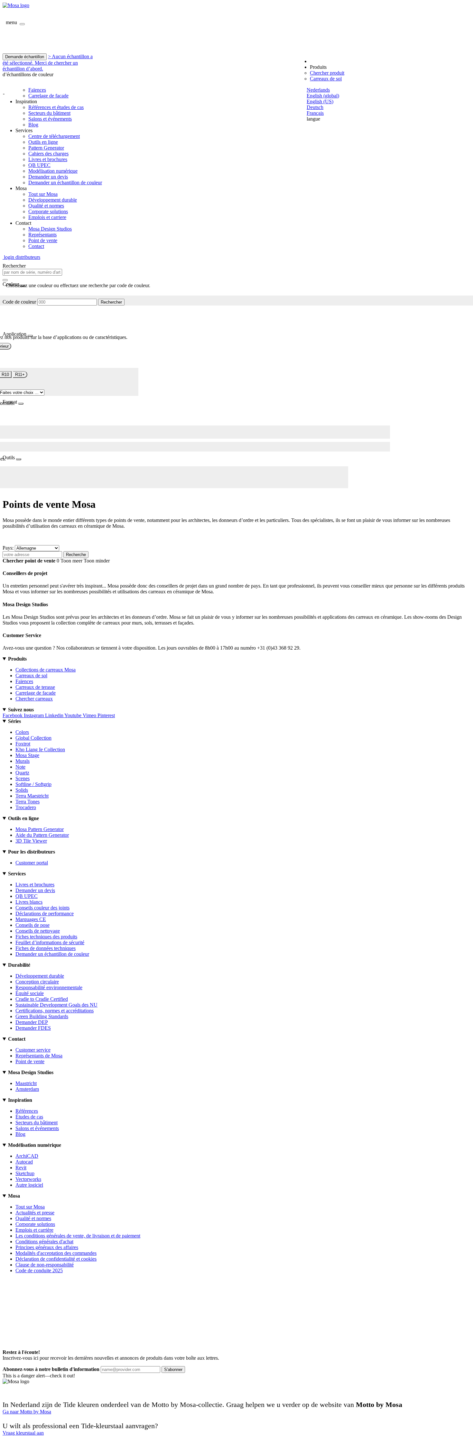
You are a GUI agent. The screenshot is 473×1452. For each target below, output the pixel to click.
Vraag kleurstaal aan (23, 1433)
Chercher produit (327, 73)
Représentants (42, 234)
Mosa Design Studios (50, 229)
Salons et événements (50, 119)
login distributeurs (21, 257)
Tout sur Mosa (43, 194)
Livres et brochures (47, 159)
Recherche (76, 554)
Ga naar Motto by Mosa (27, 1411)
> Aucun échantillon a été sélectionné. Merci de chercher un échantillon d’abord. (48, 62)
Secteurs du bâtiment (49, 113)
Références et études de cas (56, 107)
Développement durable (52, 200)
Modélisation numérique (53, 171)
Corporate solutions (48, 211)
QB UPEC (39, 165)
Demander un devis (48, 176)
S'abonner (173, 1369)
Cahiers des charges (48, 153)
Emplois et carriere (47, 217)
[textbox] (32, 272)
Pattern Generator (46, 148)
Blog (33, 124)
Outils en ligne (43, 142)
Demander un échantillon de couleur (65, 182)
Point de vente (42, 240)
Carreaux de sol (326, 78)
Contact (36, 246)
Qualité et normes (46, 205)
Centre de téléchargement (54, 136)
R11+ (20, 374)
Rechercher (111, 302)
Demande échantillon (24, 56)
